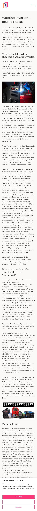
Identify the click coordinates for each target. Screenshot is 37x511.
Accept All (18, 497)
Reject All (18, 507)
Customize (18, 502)
